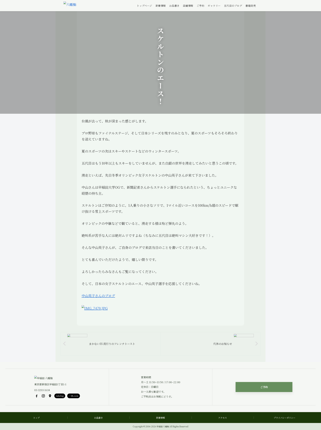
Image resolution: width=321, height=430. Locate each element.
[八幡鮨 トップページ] (70, 6)
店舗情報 (188, 5)
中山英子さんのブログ (98, 295)
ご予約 (200, 5)
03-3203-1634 (42, 390)
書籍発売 (250, 5)
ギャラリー (214, 5)
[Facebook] (36, 396)
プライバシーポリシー (284, 417)
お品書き (174, 5)
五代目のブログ (233, 5)
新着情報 (160, 5)
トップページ (144, 5)
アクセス (222, 417)
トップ (36, 417)
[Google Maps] (50, 396)
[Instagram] (43, 396)
